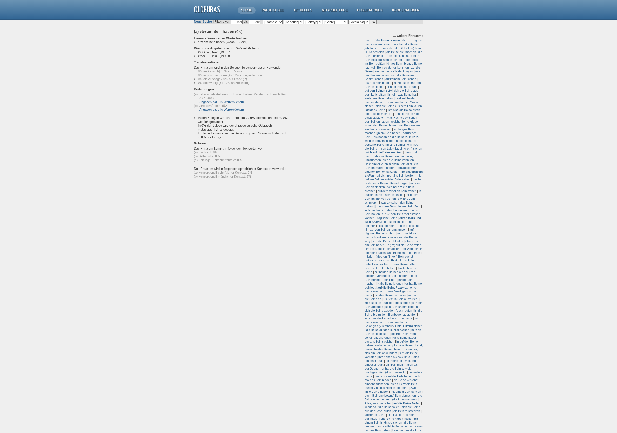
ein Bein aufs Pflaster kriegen (394, 71)
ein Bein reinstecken (406, 411)
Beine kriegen (399, 183)
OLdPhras (207, 10)
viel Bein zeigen (409, 125)
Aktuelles (303, 10)
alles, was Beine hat (392, 252)
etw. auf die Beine (382, 40)
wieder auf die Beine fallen (382, 407)
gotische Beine (374, 144)
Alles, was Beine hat (378, 403)
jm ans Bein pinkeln (399, 144)
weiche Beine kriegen (405, 121)
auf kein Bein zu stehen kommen (387, 67)
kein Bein (414, 206)
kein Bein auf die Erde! (407, 430)
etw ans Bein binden (378, 83)
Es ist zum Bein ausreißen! (400, 299)
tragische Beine (387, 218)
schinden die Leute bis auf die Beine (388, 318)
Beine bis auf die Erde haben (394, 376)
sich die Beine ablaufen (387, 241)
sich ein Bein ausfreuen (402, 87)
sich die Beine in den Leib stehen (399, 225)
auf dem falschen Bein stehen (397, 191)
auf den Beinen (378, 90)
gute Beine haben (405, 337)
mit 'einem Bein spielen (406, 391)
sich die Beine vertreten (398, 160)
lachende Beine (375, 415)
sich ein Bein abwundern (381, 353)
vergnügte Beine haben (392, 276)
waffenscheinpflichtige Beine (394, 345)
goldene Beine (375, 110)
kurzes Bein (401, 83)
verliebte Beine (393, 426)
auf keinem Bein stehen (400, 79)
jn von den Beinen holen (381, 125)
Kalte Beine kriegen (390, 283)
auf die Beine (392, 287)
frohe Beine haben (391, 418)
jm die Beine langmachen (383, 249)
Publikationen (369, 10)
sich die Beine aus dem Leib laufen (399, 106)
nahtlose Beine (383, 156)
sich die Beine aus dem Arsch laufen (388, 310)
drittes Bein (394, 63)
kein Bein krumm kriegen (401, 307)
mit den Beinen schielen (390, 295)
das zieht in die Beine (394, 388)
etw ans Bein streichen (379, 341)
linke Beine (400, 264)
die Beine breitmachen (401, 52)
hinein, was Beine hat (402, 94)
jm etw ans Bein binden (390, 206)
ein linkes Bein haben (379, 98)
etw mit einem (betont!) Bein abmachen (390, 395)
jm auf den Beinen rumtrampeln (386, 229)
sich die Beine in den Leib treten (386, 210)
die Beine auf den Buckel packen (387, 330)
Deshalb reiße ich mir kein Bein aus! (388, 164)
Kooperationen (405, 10)
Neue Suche (203, 21)
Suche (246, 10)
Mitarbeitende (335, 10)
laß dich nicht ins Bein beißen (395, 175)
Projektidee (273, 10)
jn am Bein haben (389, 133)
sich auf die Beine (384, 152)
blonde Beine (413, 63)
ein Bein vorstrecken (378, 129)
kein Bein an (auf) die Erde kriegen (387, 303)
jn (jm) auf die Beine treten (404, 245)
